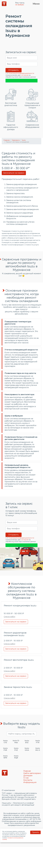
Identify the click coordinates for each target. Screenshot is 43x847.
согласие (24, 75)
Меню (36, 3)
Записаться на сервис (13, 173)
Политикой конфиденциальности (21, 73)
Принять (35, 832)
